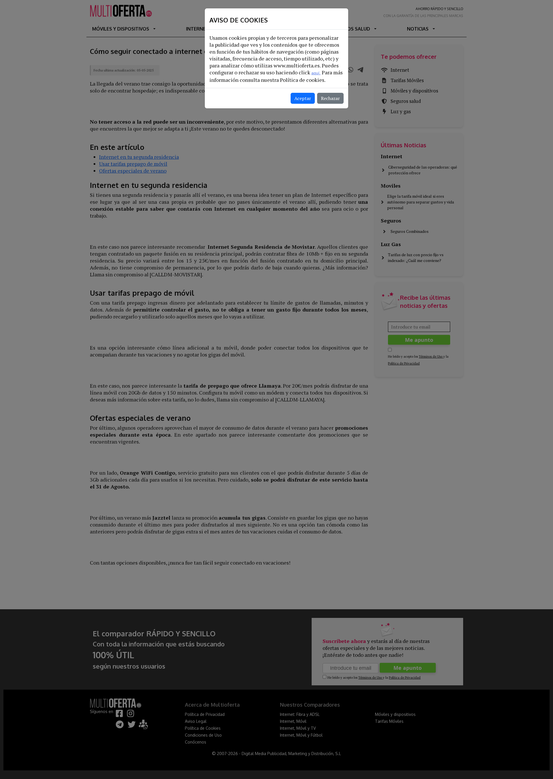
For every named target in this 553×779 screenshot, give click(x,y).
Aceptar (302, 98)
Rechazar (330, 98)
